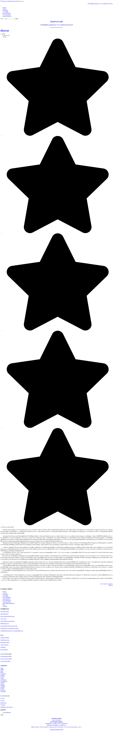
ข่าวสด (1, 678)
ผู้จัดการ (2, 672)
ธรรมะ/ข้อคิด (5, 11)
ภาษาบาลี (5, 593)
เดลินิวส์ (2, 669)
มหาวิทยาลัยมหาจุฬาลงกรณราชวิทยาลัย (8, 626)
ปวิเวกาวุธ (4, 30)
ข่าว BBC (2, 700)
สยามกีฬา (2, 682)
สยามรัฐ (2, 688)
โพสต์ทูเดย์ (2, 685)
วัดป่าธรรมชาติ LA (5, 644)
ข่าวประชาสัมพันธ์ (6, 13)
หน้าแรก (4, 7)
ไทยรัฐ (1, 668)
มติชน (1, 670)
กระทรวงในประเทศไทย (5, 661)
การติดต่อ (5, 606)
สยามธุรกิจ (2, 690)
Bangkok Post (3, 702)
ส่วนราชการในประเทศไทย (6, 658)
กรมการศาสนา (3, 618)
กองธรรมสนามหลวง (4, 611)
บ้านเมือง (2, 676)
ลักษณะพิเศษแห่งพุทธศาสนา (9, 603)
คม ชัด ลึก (2, 675)
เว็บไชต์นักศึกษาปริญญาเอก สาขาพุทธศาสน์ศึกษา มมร (11, 630)
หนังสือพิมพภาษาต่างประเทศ (6, 707)
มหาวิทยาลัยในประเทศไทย (6, 656)
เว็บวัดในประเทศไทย (4, 637)
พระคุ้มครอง (3, 647)
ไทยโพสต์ (2, 687)
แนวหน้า (2, 684)
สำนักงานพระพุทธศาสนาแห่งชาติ (7, 616)
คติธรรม (4, 591)
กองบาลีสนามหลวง (4, 614)
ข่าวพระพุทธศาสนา (7, 14)
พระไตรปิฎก (5, 10)
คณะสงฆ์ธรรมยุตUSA (5, 642)
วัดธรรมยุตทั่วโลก (4, 649)
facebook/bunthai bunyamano (56, 729)
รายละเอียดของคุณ (7, 712)
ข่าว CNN (2, 698)
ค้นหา (17, 18)
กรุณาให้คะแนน (3, 527)
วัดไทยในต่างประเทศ (4, 640)
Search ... (2, 18)
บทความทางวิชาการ (7, 16)
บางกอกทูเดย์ (3, 691)
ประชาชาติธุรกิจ (3, 681)
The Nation (2, 704)
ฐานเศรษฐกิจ (3, 679)
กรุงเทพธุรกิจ (3, 673)
